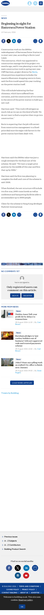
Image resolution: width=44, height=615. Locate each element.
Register (27, 295)
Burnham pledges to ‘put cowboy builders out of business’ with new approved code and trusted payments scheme (28, 340)
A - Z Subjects (10, 541)
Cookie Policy (12, 589)
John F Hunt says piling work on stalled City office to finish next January (28, 365)
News (4, 18)
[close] (23, 39)
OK (22, 606)
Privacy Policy (28, 589)
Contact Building (9, 593)
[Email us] (35, 568)
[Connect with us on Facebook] (9, 568)
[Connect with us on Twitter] (18, 568)
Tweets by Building (10, 393)
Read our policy (26, 599)
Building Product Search (15, 549)
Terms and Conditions (29, 586)
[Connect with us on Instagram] (18, 575)
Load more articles (22, 382)
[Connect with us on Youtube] (26, 575)
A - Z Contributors (12, 545)
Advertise (35, 593)
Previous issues (10, 536)
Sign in (12, 36)
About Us (24, 593)
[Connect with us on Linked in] (26, 568)
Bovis (34, 71)
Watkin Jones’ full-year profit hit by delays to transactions (26, 317)
